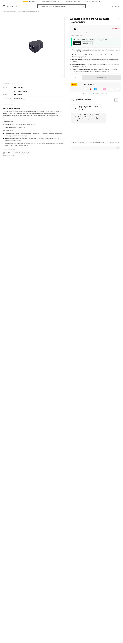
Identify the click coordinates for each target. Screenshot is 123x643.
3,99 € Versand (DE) (82, 32)
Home (4, 11)
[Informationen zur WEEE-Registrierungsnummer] (23, 98)
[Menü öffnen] (4, 6)
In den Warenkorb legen (114, 142)
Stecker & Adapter (11, 11)
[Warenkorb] (119, 6)
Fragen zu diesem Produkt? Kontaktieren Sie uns (96, 94)
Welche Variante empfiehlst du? (97, 142)
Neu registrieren (87, 43)
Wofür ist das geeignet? (79, 142)
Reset (117, 100)
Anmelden (77, 43)
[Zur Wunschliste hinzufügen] (119, 18)
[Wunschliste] (116, 6)
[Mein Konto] (113, 6)
